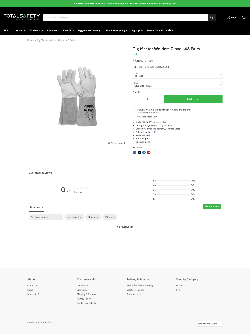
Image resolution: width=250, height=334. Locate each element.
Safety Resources (135, 290)
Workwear (35, 30)
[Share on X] (139, 152)
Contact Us (82, 285)
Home (30, 40)
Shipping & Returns (86, 294)
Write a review (212, 206)
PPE (6, 30)
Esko (138, 54)
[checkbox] (109, 217)
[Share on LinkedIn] (144, 152)
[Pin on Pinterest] (148, 152)
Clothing (19, 30)
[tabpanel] (125, 236)
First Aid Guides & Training (140, 285)
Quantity (137, 92)
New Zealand (208, 323)
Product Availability (86, 303)
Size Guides (83, 290)
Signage (136, 30)
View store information (147, 117)
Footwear (52, 30)
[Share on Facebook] (134, 152)
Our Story (32, 285)
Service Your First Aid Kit (159, 30)
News (30, 290)
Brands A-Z (33, 294)
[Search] (212, 17)
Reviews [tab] (36, 207)
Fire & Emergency (116, 30)
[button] (174, 180)
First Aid (68, 30)
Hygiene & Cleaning (89, 30)
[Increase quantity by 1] (158, 99)
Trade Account (134, 294)
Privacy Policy (84, 298)
